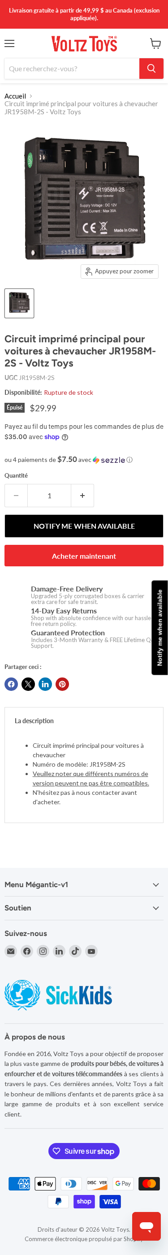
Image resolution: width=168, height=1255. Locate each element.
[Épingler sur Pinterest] (62, 684)
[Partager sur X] (28, 684)
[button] (84, 459)
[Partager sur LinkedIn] (45, 684)
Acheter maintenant (84, 556)
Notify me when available (159, 627)
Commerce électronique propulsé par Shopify (84, 1238)
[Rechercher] (151, 68)
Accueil (15, 96)
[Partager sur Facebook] (11, 684)
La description (34, 721)
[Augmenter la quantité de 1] (82, 495)
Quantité (16, 475)
